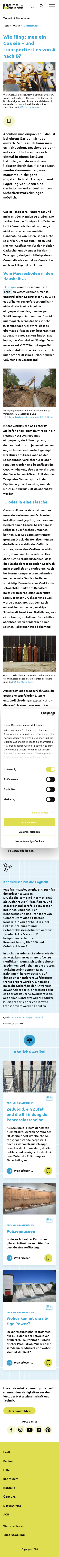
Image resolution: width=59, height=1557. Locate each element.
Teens (6, 25)
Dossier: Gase (31, 25)
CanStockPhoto (31, 107)
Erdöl (7, 292)
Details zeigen (40, 812)
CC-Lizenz (48, 416)
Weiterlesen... (23, 1170)
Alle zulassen (29, 822)
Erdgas (11, 287)
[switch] (50, 779)
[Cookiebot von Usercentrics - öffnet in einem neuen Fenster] (41, 714)
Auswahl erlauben (29, 831)
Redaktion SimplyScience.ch (28, 1017)
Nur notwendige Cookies (29, 841)
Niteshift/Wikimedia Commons (23, 416)
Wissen (16, 25)
